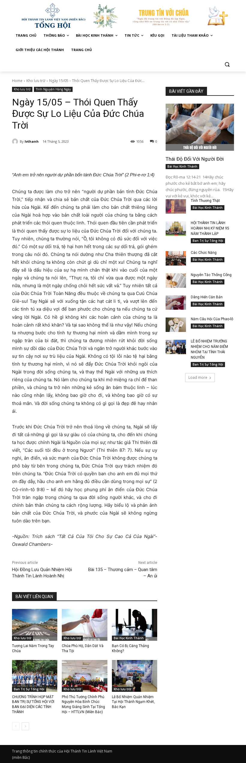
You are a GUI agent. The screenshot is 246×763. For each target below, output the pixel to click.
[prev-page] (16, 726)
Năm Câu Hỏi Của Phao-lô (212, 319)
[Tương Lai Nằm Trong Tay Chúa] (34, 625)
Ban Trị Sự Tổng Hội (29, 689)
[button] (227, 64)
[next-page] (25, 726)
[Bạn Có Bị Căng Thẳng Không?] (134, 625)
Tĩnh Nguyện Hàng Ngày (53, 89)
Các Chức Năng (204, 253)
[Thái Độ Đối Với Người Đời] (200, 128)
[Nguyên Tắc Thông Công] (176, 280)
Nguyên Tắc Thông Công (211, 275)
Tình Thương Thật (205, 201)
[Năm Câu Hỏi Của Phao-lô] (176, 325)
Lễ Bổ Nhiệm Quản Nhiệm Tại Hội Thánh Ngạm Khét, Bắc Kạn (133, 702)
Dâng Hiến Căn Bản (207, 297)
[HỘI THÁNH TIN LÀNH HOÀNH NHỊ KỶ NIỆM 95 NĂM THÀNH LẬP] (176, 228)
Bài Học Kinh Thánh (129, 638)
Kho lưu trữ (35, 80)
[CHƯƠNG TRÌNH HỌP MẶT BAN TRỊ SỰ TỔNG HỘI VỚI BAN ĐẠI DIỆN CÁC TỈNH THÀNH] (34, 676)
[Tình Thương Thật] (176, 206)
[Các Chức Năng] (176, 258)
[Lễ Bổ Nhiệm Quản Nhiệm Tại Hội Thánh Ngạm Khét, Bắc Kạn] (134, 676)
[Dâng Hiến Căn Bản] (176, 303)
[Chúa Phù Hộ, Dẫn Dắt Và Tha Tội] (84, 625)
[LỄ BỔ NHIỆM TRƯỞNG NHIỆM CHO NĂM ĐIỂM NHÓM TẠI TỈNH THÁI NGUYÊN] (176, 347)
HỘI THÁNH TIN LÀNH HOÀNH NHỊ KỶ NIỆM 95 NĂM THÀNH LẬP (210, 228)
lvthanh (32, 141)
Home (17, 80)
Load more (197, 377)
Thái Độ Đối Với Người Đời (195, 159)
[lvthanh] (16, 141)
